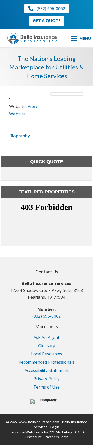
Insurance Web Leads (25, 432)
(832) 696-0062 (46, 316)
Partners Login (56, 437)
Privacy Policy (46, 379)
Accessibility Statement (47, 370)
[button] (46, 8)
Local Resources (46, 354)
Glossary (46, 346)
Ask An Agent (46, 337)
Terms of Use (46, 387)
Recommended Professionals (47, 362)
